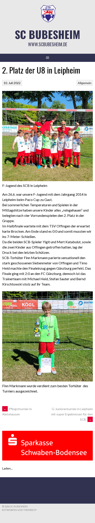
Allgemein (84, 83)
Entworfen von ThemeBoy (19, 509)
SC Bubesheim (47, 34)
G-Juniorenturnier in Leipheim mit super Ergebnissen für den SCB (72, 414)
